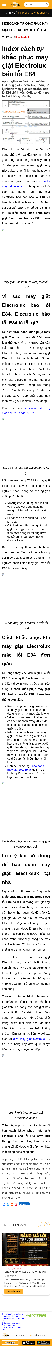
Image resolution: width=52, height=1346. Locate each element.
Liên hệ (5, 1329)
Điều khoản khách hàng (12, 1327)
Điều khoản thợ (8, 1325)
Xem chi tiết (13, 1291)
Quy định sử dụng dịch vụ (12, 1314)
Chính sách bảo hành (11, 1323)
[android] (43, 1342)
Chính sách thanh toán (11, 1316)
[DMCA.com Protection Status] (38, 1322)
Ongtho (28, 1335)
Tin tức (11, 12)
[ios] (28, 1342)
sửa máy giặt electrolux (29, 1039)
